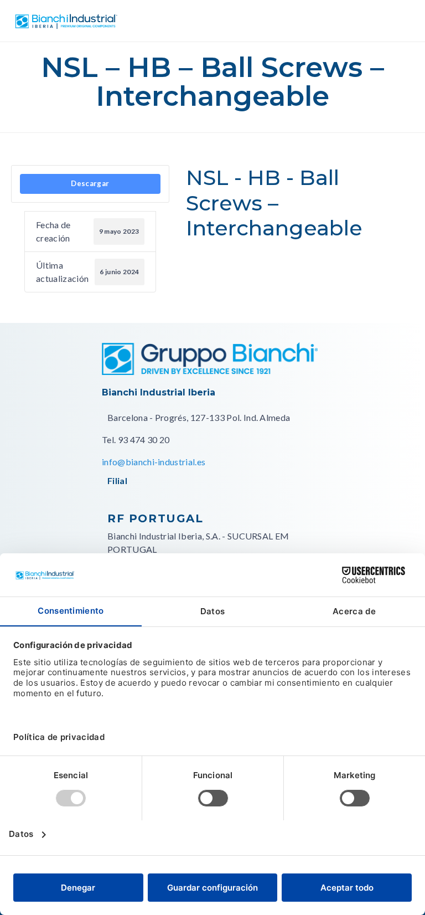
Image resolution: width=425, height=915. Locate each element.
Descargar (90, 183)
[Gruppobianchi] (210, 371)
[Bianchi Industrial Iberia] (66, 20)
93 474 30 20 (144, 439)
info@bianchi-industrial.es (153, 461)
